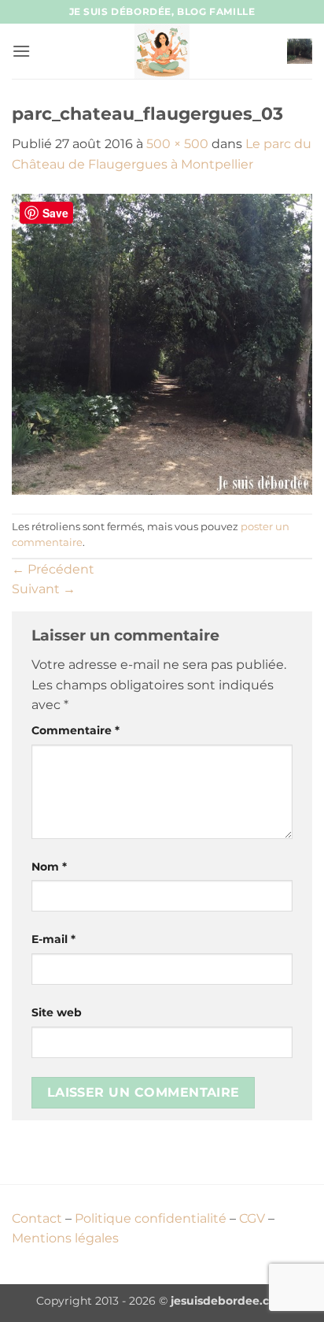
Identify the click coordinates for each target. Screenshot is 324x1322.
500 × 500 (177, 143)
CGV (252, 1218)
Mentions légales (65, 1238)
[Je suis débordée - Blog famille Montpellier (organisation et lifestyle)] (162, 51)
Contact (37, 1218)
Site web (56, 1012)
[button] (21, 51)
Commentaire (75, 730)
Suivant (43, 588)
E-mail (53, 939)
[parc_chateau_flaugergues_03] (162, 343)
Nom (49, 867)
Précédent (53, 569)
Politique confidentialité (150, 1218)
